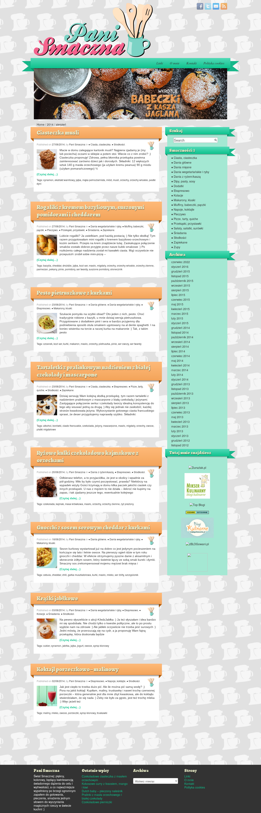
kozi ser (83, 265)
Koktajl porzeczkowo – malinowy (78, 669)
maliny (46, 713)
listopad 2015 (180, 276)
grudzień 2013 (180, 384)
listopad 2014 (180, 332)
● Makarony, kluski (62, 308)
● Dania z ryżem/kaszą (101, 472)
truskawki (102, 713)
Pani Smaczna (77, 144)
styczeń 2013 (179, 436)
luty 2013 (177, 431)
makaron (75, 343)
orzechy (124, 180)
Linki (159, 63)
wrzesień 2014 (180, 342)
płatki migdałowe (46, 429)
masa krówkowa (74, 504)
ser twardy (82, 269)
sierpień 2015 (180, 290)
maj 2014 (177, 360)
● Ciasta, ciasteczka (99, 144)
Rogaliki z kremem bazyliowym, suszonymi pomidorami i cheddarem (90, 211)
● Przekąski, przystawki (72, 230)
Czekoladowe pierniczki (97, 802)
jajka (78, 180)
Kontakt (191, 63)
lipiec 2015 (178, 295)
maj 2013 (177, 417)
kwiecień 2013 (180, 422)
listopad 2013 (180, 389)
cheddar (56, 265)
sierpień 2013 (180, 403)
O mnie (174, 63)
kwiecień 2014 (180, 365)
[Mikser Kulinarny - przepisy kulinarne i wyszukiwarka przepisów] (197, 486)
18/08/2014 (58, 539)
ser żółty (119, 574)
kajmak (60, 504)
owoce (150, 425)
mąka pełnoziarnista (93, 180)
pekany (53, 269)
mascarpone (110, 425)
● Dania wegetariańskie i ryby (104, 226)
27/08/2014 (58, 144)
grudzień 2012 (180, 440)
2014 (50, 124)
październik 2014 (182, 337)
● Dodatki (177, 186)
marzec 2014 (179, 370)
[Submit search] (216, 140)
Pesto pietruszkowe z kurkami (74, 293)
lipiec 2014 (178, 351)
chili (64, 574)
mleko (110, 574)
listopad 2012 (180, 445)
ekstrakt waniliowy (65, 180)
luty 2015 (177, 318)
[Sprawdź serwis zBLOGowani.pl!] (197, 543)
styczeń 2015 (179, 323)
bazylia (47, 265)
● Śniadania (92, 230)
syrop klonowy (101, 645)
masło (92, 265)
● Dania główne (97, 304)
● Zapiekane (107, 230)
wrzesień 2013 (180, 398)
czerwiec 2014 (180, 356)
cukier (46, 645)
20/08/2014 (58, 472)
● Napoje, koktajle (115, 681)
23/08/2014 (58, 304)
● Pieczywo (51, 230)
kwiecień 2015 (180, 309)
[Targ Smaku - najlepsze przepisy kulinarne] (197, 562)
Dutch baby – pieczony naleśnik (102, 791)
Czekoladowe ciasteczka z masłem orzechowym (104, 778)
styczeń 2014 (179, 379)
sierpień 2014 (180, 346)
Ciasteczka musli (58, 133)
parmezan (42, 269)
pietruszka (104, 343)
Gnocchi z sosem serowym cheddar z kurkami (93, 528)
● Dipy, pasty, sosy (183, 181)
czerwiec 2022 (180, 262)
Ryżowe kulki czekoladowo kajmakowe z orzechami (87, 456)
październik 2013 (182, 393)
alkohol (47, 425)
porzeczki (73, 713)
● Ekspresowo (119, 386)
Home (40, 124)
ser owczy (123, 343)
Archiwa (138, 775)
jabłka (65, 645)
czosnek (47, 343)
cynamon (48, 180)
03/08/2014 (58, 610)
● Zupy (175, 247)
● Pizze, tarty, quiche (184, 219)
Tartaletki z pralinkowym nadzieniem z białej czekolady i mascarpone (93, 371)
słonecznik (116, 269)
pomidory (70, 269)
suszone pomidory (99, 269)
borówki (57, 425)
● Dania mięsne (181, 167)
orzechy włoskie (139, 180)
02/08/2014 (58, 681)
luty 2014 (177, 375)
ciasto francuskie (72, 425)
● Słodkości (118, 144)
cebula (47, 574)
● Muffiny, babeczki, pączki (188, 205)
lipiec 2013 (178, 407)
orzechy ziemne (145, 265)
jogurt (80, 645)
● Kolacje (177, 195)
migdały (101, 265)
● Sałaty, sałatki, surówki (187, 228)
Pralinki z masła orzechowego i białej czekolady (102, 796)
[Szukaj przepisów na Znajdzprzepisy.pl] (197, 504)
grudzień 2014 (180, 328)
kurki (66, 343)
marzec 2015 (179, 314)
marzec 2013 (179, 426)
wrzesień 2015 (180, 285)
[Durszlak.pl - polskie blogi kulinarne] (197, 467)
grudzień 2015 (180, 271)
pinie (61, 269)
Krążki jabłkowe (57, 598)
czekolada (88, 425)
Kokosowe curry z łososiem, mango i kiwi (105, 785)
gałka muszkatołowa (79, 574)
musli (116, 180)
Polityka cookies (213, 63)
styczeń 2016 (179, 267)
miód (109, 180)
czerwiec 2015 (180, 299)
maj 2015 (177, 304)
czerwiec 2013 (180, 412)
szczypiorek (131, 574)
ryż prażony (127, 504)
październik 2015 (182, 281)
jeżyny (98, 425)
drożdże (67, 265)
